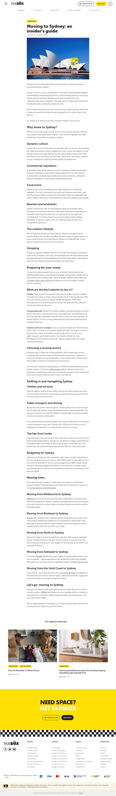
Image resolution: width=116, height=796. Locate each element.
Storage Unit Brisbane (59, 753)
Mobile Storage (32, 748)
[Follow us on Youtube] (10, 749)
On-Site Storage (32, 750)
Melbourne (31, 499)
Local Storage (31, 759)
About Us (103, 748)
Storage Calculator (106, 759)
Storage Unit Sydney (58, 767)
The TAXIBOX (104, 756)
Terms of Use (80, 764)
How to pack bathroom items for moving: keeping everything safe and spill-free (82, 671)
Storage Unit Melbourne (59, 761)
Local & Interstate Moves (35, 761)
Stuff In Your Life (94, 10)
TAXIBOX (44, 592)
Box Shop (103, 750)
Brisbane (30, 518)
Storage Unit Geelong (59, 756)
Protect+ (103, 753)
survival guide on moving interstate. (43, 488)
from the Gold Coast (67, 573)
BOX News (21, 10)
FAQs (77, 756)
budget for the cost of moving (40, 281)
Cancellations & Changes (84, 761)
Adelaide (39, 556)
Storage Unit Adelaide (59, 750)
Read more (11, 674)
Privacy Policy (80, 767)
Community (37, 10)
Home (7, 775)
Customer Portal (81, 748)
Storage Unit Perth (58, 764)
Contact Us (79, 750)
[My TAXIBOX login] (110, 4)
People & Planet (105, 761)
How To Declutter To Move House (23, 670)
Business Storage (32, 756)
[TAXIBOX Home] (17, 3)
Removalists (31, 767)
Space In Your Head (74, 10)
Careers (102, 767)
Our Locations (56, 748)
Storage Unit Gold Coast (59, 759)
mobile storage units (56, 369)
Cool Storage (31, 753)
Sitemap (81, 793)
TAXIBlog (103, 764)
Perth (39, 537)
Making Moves (54, 10)
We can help (83, 562)
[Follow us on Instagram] (14, 749)
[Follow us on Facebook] (5, 749)
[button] (6, 3)
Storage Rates (80, 759)
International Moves (33, 764)
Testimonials (80, 753)
